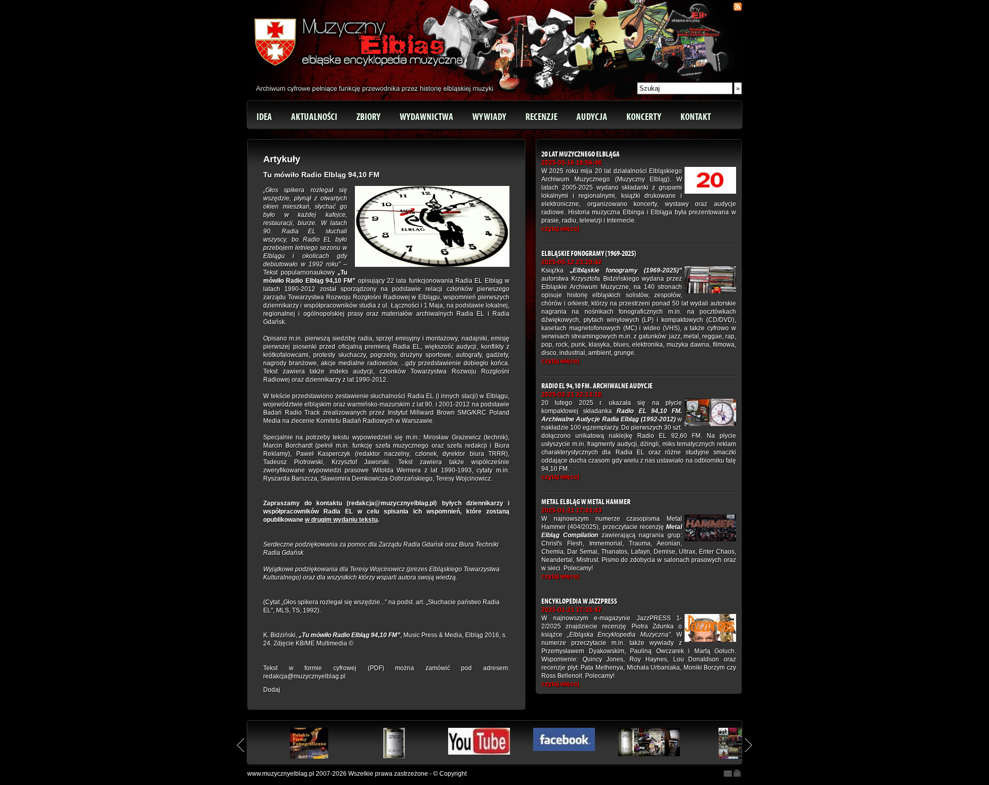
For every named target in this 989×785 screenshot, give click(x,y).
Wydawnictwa (426, 117)
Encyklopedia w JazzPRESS (579, 601)
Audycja (591, 117)
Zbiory (368, 117)
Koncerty (643, 117)
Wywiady (489, 117)
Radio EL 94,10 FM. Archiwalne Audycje (597, 386)
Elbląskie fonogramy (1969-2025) (588, 253)
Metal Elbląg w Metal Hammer (585, 502)
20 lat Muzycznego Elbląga (580, 154)
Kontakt (695, 117)
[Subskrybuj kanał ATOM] (738, 7)
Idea (264, 117)
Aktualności (314, 117)
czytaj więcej (560, 228)
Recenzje (541, 117)
